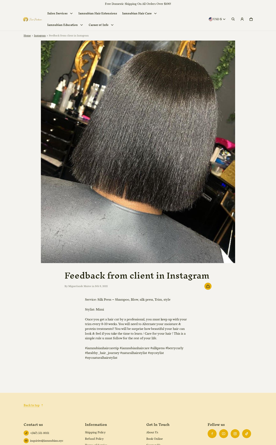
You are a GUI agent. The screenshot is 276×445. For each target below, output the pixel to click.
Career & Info (98, 25)
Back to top (32, 405)
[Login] (242, 19)
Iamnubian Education (62, 25)
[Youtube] (223, 433)
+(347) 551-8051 (39, 433)
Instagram (40, 35)
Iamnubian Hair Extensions (97, 13)
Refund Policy (94, 438)
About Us (152, 432)
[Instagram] (235, 433)
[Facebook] (212, 433)
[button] (233, 19)
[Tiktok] (246, 433)
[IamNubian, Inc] (32, 19)
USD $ (217, 19)
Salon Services (57, 13)
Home (27, 35)
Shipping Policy (95, 432)
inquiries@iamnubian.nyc (46, 440)
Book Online (154, 438)
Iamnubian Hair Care (137, 13)
